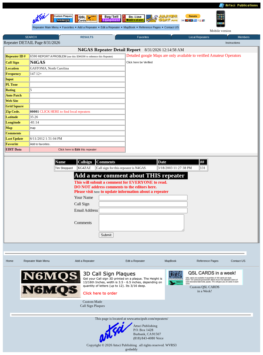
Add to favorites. (40, 144)
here (97, 191)
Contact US (171, 27)
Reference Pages (150, 27)
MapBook (129, 27)
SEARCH (31, 37)
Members (244, 37)
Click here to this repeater (77, 149)
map (32, 127)
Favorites (68, 27)
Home (9, 260)
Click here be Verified (139, 62)
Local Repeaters (199, 37)
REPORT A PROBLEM (52, 56)
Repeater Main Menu (46, 27)
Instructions (233, 42)
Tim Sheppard (64, 168)
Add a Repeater (87, 27)
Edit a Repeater (110, 27)
